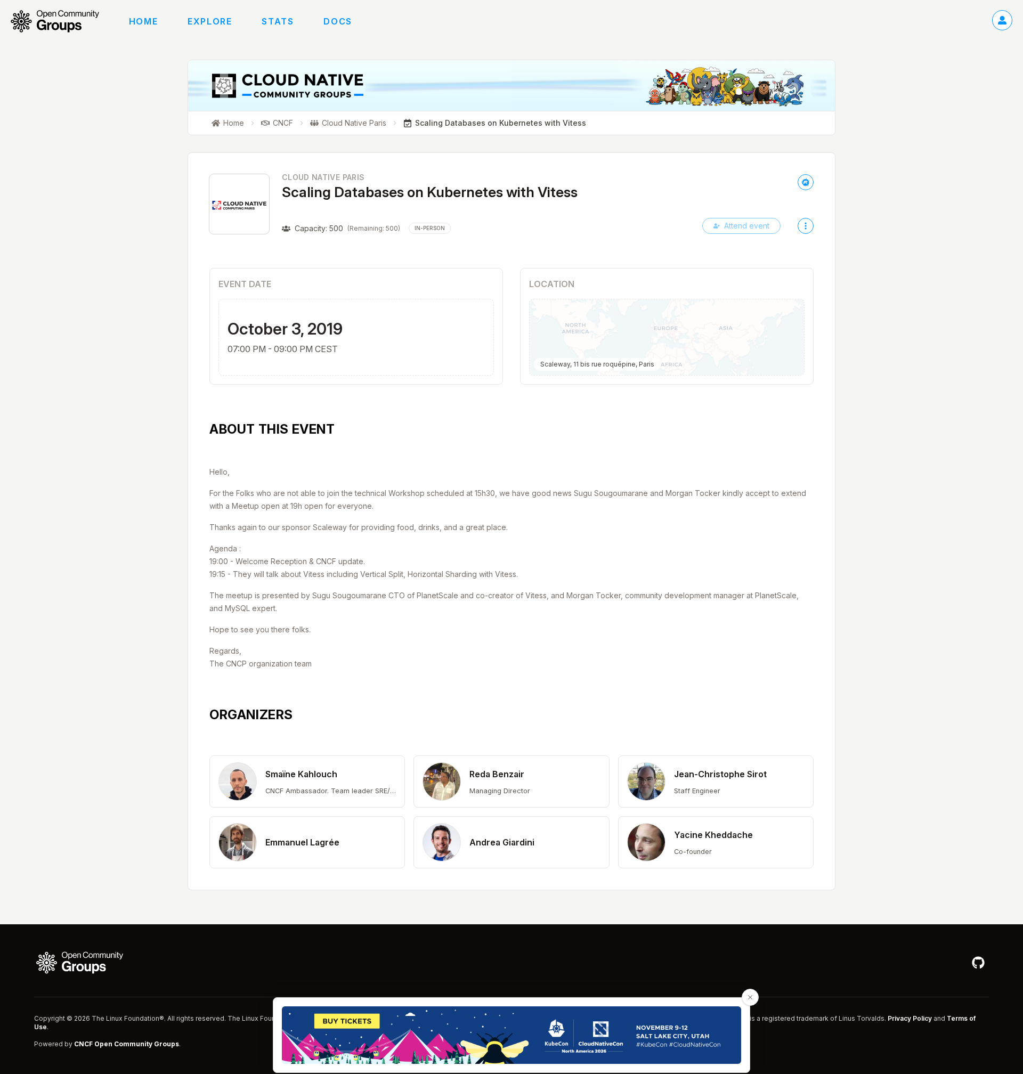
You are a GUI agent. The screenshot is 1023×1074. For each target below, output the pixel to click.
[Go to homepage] (60, 21)
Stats (278, 21)
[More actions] (806, 226)
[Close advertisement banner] (750, 997)
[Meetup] (806, 182)
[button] (307, 781)
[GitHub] (978, 962)
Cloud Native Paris (323, 177)
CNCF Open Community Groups (126, 1044)
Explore (210, 21)
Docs (337, 21)
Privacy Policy (910, 1018)
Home (143, 21)
